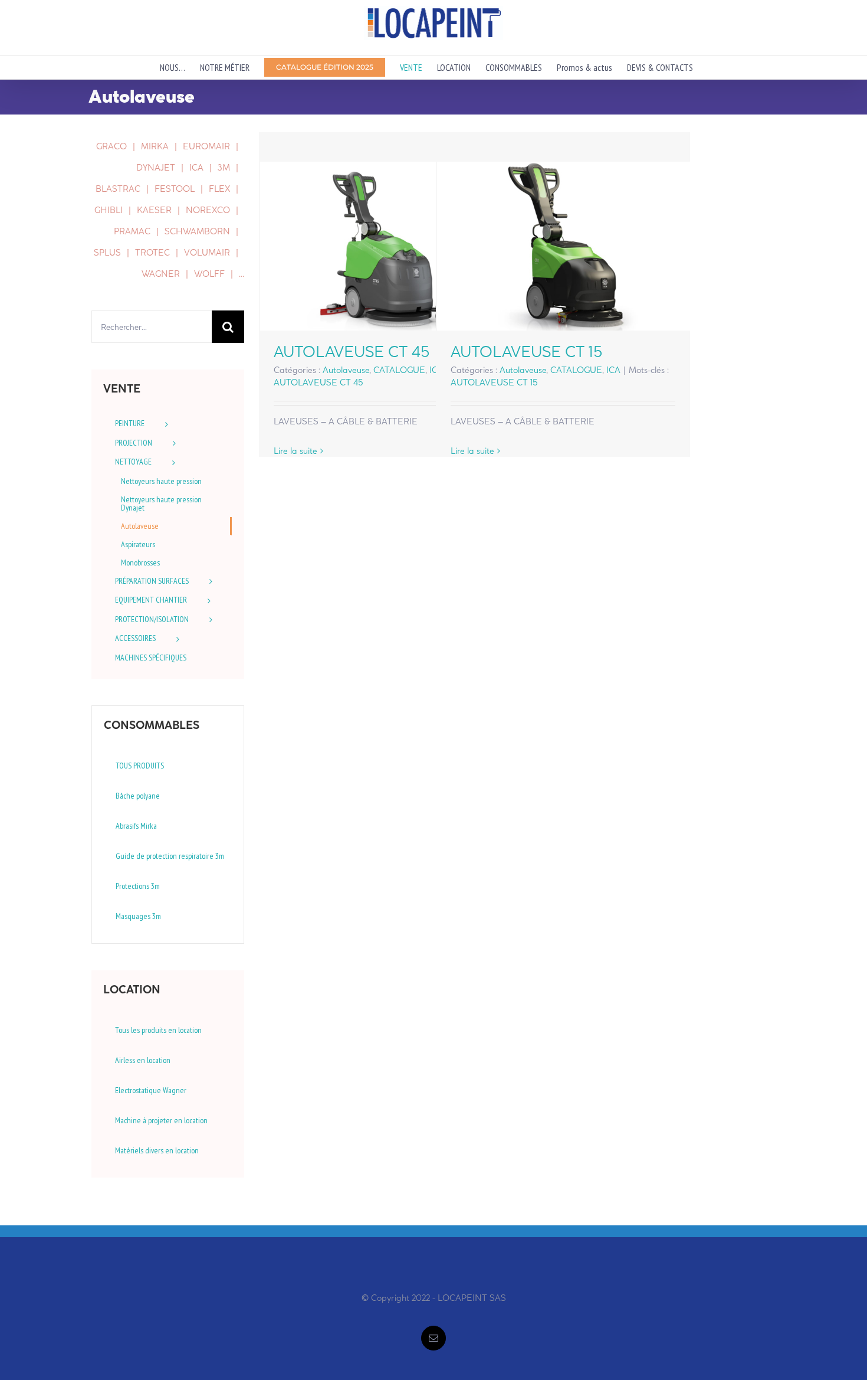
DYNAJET (155, 167)
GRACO (111, 146)
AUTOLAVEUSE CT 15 (563, 246)
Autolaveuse (346, 370)
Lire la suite (295, 451)
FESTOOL (175, 189)
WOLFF (209, 274)
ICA (613, 370)
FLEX (219, 189)
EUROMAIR (206, 146)
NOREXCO (208, 210)
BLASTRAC (118, 189)
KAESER (154, 210)
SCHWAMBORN (197, 231)
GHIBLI (108, 210)
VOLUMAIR (207, 252)
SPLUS (107, 252)
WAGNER (161, 274)
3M (224, 167)
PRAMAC (132, 231)
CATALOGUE (399, 370)
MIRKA (155, 146)
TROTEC (152, 252)
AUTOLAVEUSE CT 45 (386, 246)
